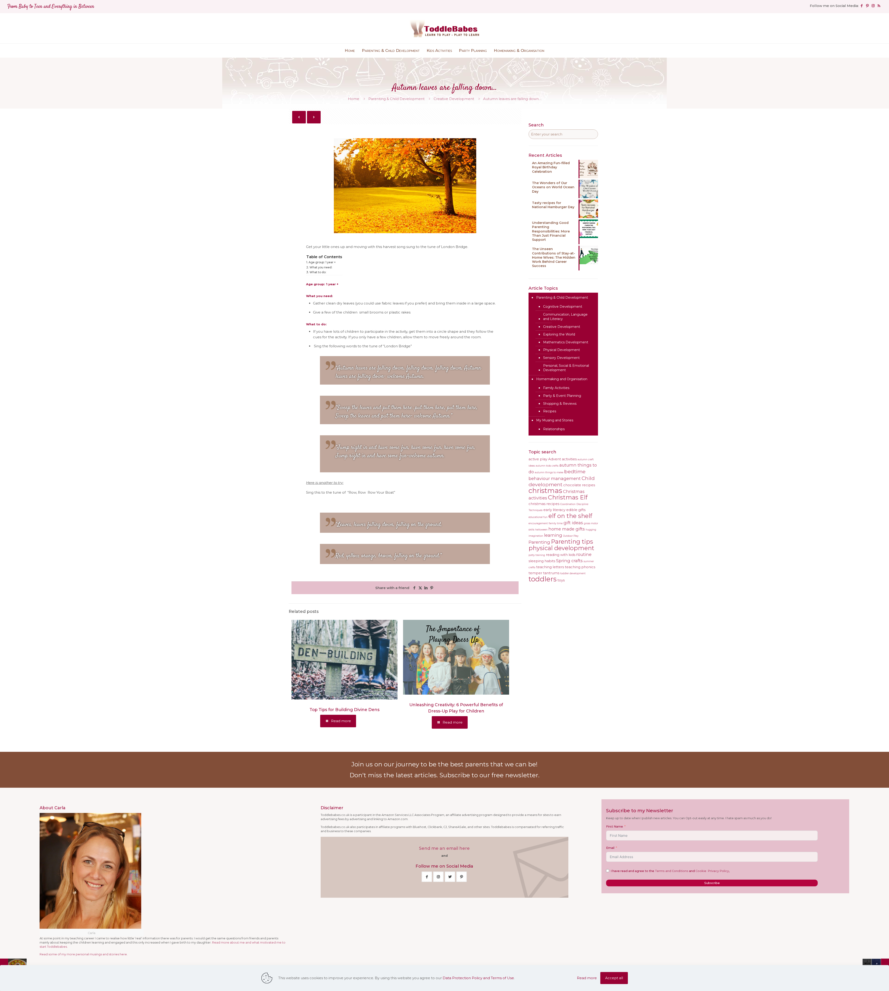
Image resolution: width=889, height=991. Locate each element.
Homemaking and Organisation (561, 379)
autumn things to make (549, 472)
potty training (537, 555)
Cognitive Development (562, 306)
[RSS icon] (879, 5)
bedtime (574, 471)
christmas (545, 490)
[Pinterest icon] (867, 5)
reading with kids (560, 555)
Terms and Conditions (671, 871)
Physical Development (561, 350)
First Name (614, 826)
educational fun (538, 517)
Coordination (568, 504)
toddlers (543, 579)
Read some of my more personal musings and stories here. (84, 954)
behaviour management (555, 478)
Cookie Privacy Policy (712, 871)
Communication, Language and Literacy (565, 316)
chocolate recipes (579, 485)
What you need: (321, 267)
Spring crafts (569, 560)
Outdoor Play (571, 535)
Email (610, 848)
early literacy (554, 510)
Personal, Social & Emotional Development (566, 368)
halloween (541, 529)
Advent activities (562, 459)
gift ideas (573, 522)
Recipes (549, 411)
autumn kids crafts (547, 465)
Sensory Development (561, 358)
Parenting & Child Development (396, 99)
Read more (587, 978)
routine (584, 554)
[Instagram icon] (873, 5)
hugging (591, 529)
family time (556, 523)
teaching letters (550, 567)
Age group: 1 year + (322, 262)
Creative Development (454, 99)
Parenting (539, 542)
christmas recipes (544, 504)
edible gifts (575, 510)
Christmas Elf (568, 497)
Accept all (614, 978)
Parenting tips (572, 541)
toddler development (572, 573)
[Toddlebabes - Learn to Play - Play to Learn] (444, 28)
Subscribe (712, 883)
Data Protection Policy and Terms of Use (478, 978)
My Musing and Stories (554, 420)
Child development (562, 481)
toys (561, 580)
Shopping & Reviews (559, 403)
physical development (561, 548)
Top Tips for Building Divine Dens (344, 709)
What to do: (318, 272)
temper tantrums (544, 573)
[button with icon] (427, 877)
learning (553, 535)
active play (538, 459)
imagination (536, 535)
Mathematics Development (565, 342)
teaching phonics (580, 567)
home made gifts (566, 529)
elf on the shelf (570, 515)
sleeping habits (542, 561)
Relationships (554, 429)
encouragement (538, 523)
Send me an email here (444, 848)
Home (353, 99)
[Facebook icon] (861, 5)
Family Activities (556, 388)
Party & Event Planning (562, 396)
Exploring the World (559, 334)
